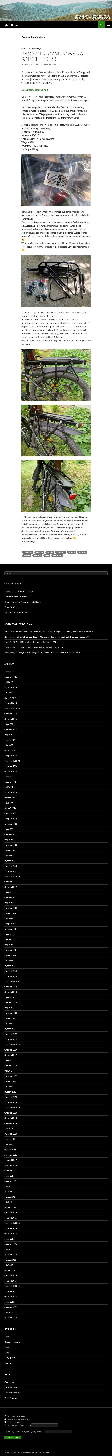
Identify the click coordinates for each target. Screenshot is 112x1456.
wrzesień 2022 (11, 881)
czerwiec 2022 (11, 897)
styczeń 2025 (10, 750)
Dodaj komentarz (47, 64)
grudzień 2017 (10, 1154)
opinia (50, 552)
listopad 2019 (10, 1039)
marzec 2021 (10, 955)
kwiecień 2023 (11, 845)
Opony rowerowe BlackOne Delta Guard (22, 602)
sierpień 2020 (10, 992)
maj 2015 (8, 1312)
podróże (61, 552)
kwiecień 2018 (11, 1133)
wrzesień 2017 (11, 1170)
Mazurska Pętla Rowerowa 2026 (19, 596)
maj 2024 (8, 787)
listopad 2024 (10, 755)
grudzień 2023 (10, 813)
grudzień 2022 (10, 866)
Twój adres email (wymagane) (17, 1425)
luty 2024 (8, 803)
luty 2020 (8, 1023)
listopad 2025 (10, 703)
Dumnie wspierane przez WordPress (36, 1452)
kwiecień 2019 (11, 1076)
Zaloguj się (9, 1382)
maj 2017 (8, 1186)
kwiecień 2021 (11, 950)
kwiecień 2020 (11, 1013)
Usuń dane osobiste (15, 1422)
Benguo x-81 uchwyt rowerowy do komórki (73, 631)
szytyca (37, 555)
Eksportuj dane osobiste (17, 1419)
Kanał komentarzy (12, 1392)
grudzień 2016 (10, 1212)
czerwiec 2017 (11, 1181)
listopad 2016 (10, 1217)
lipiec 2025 (9, 724)
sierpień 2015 (10, 1296)
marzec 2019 (10, 1081)
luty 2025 (8, 745)
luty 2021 (8, 960)
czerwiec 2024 (11, 782)
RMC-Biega (11, 24)
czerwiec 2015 (11, 1307)
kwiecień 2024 (11, 792)
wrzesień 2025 (11, 713)
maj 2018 (8, 1128)
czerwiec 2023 (11, 834)
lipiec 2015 (9, 1302)
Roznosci (8, 1352)
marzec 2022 (10, 913)
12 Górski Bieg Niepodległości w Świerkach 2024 (35, 642)
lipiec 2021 (9, 934)
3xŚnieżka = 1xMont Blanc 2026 (18, 591)
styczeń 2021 (10, 965)
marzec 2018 (10, 1139)
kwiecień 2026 (11, 687)
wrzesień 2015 (11, 1291)
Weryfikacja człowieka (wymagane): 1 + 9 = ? (24, 1431)
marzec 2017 (10, 1196)
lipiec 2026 (9, 671)
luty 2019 (8, 1086)
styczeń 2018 (10, 1149)
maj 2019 (8, 1070)
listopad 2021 (10, 923)
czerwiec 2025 (11, 729)
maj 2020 (8, 1007)
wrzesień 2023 (11, 824)
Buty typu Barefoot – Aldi (15, 612)
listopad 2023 (10, 818)
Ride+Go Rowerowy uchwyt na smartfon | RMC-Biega (28, 631)
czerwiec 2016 (11, 1244)
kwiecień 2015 (11, 1317)
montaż (39, 552)
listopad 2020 (10, 976)
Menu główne (108, 24)
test (47, 555)
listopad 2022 (10, 871)
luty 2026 (8, 692)
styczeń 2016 (10, 1270)
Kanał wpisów (10, 1387)
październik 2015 (12, 1286)
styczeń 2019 (10, 1091)
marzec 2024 (10, 797)
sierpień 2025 (10, 719)
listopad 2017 (10, 1160)
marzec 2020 (10, 1018)
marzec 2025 (10, 740)
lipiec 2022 (9, 892)
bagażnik (28, 552)
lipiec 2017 (9, 1175)
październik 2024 (12, 761)
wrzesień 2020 (11, 986)
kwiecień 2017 (11, 1191)
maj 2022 (8, 902)
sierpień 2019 (10, 1055)
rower (72, 552)
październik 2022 (12, 876)
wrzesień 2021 (11, 929)
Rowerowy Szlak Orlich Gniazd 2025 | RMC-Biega (26, 637)
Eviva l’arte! (9, 607)
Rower (24, 49)
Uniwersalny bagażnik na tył (35, 89)
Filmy (6, 1336)
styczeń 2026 (10, 698)
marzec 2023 (10, 850)
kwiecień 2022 (11, 908)
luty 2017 (8, 1202)
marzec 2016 (10, 1260)
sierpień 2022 (10, 887)
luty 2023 (8, 855)
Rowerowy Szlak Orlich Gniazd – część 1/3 (69, 637)
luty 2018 (8, 1144)
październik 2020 (12, 981)
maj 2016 (8, 1249)
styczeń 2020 (10, 1028)
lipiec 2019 (9, 1060)
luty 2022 (8, 918)
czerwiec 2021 (11, 939)
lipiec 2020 (9, 997)
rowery (82, 552)
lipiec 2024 (9, 776)
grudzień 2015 (10, 1275)
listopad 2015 (10, 1281)
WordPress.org (11, 1397)
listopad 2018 (10, 1102)
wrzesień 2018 (11, 1112)
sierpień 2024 (10, 771)
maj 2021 (8, 944)
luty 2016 (8, 1265)
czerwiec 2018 (11, 1123)
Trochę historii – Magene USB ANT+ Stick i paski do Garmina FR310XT (48, 652)
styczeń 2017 (10, 1207)
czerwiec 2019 (11, 1065)
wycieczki (57, 555)
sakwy (27, 555)
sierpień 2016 (10, 1233)
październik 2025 (12, 708)
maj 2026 (8, 682)
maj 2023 (8, 839)
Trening (7, 1363)
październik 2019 (12, 1044)
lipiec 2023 (9, 829)
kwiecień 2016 (11, 1254)
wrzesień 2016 (11, 1228)
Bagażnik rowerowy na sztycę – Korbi (52, 56)
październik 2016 (12, 1223)
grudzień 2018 (10, 1097)
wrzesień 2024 (11, 766)
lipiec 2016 (9, 1238)
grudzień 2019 (10, 1034)
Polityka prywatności (12, 1452)
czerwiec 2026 (11, 677)
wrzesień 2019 (11, 1049)
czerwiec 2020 (11, 1002)
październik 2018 (12, 1107)
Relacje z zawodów (12, 1342)
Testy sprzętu (35, 49)
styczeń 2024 (10, 808)
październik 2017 (12, 1165)
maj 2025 (8, 734)
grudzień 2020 (10, 971)
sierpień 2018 (10, 1118)
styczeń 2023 (10, 860)
